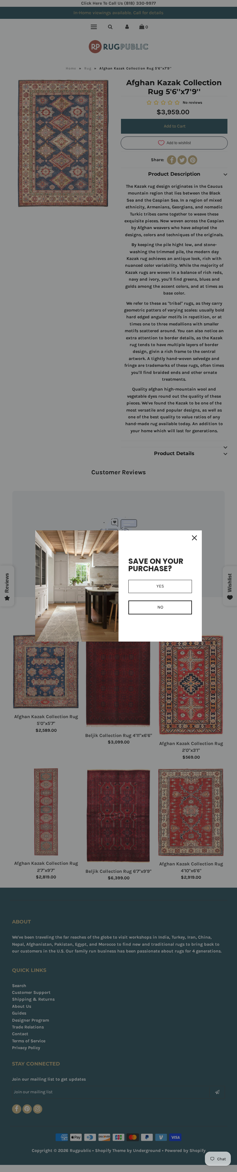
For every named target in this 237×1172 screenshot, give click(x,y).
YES (160, 586)
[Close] (194, 537)
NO (160, 607)
